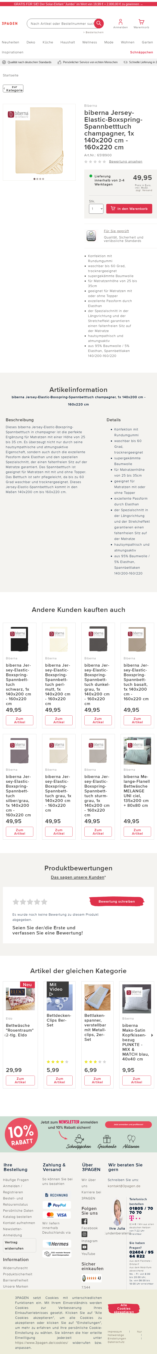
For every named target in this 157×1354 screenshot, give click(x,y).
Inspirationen (13, 52)
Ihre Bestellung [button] (16, 1167)
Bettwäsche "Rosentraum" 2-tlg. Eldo (20, 1030)
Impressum (115, 1331)
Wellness (89, 42)
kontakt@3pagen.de (124, 1186)
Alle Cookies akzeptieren (124, 1308)
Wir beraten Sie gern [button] (125, 1167)
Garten (147, 42)
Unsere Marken (15, 1286)
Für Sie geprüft (116, 231)
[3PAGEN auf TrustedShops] (92, 1278)
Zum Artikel (19, 720)
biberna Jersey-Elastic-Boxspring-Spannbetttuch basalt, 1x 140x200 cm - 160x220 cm (136, 682)
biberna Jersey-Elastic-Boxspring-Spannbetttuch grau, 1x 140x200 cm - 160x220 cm (58, 793)
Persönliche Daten (18, 1210)
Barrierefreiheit (15, 1280)
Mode (109, 42)
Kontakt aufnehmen (19, 1223)
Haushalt (68, 42)
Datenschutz (116, 1342)
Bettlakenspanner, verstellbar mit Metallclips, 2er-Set (95, 1027)
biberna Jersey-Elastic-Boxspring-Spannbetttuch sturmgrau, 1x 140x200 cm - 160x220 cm (97, 796)
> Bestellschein (93, 32)
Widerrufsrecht (15, 1268)
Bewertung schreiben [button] (117, 901)
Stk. (92, 201)
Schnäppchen (141, 52)
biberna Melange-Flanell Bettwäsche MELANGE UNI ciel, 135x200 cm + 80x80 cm (137, 791)
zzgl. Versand (144, 190)
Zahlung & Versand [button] (54, 1167)
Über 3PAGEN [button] (91, 1167)
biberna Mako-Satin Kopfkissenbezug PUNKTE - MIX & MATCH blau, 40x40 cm (135, 1042)
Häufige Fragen (16, 1180)
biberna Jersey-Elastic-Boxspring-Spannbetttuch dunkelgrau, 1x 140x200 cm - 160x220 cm (97, 684)
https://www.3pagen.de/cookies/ (41, 1343)
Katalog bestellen (17, 1217)
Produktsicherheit (17, 1274)
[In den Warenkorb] (129, 201)
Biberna (90, 105)
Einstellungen (117, 1338)
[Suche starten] (99, 23)
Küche (48, 42)
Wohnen (128, 42)
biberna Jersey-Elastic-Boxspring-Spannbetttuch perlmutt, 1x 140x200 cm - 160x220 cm (57, 684)
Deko (31, 42)
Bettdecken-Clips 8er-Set (59, 1020)
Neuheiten (10, 42)
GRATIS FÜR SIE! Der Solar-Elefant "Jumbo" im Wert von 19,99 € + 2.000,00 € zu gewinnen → (78, 4)
